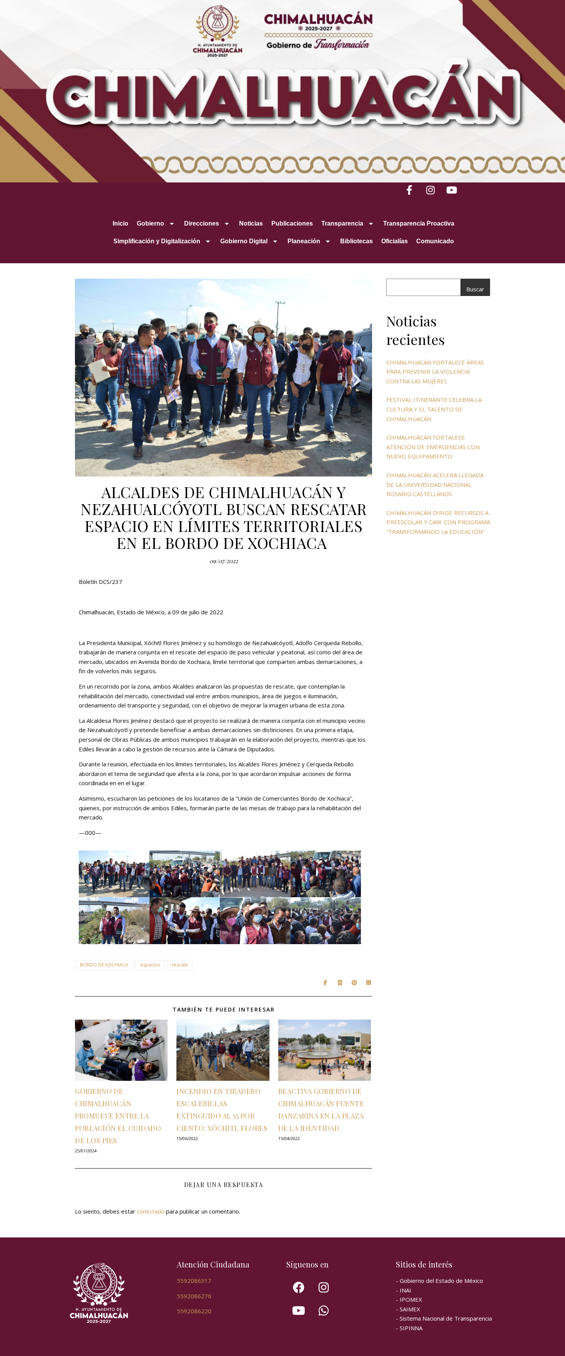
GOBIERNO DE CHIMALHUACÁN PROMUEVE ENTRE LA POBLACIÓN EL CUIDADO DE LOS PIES (118, 1116)
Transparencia (342, 223)
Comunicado (435, 241)
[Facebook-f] (409, 190)
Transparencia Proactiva (418, 223)
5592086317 (194, 1280)
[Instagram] (430, 190)
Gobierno (150, 223)
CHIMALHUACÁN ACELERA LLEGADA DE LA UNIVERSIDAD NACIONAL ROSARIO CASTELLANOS (435, 484)
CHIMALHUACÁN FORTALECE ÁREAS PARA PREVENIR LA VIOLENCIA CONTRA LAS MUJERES (435, 371)
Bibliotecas (356, 241)
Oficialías (394, 241)
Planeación (303, 241)
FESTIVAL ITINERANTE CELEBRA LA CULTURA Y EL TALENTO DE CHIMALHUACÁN (434, 409)
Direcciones (201, 223)
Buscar (475, 289)
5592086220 (194, 1311)
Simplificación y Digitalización (156, 241)
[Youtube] (452, 190)
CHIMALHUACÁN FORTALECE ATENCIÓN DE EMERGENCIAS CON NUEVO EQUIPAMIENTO (433, 446)
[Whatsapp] (323, 1310)
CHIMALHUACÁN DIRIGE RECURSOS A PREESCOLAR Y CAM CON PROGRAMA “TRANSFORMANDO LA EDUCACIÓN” (438, 522)
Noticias (251, 223)
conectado (151, 1211)
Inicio (120, 223)
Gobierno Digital (244, 241)
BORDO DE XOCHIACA (104, 964)
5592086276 (194, 1296)
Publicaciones (292, 223)
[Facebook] (298, 1287)
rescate (180, 964)
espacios (150, 964)
